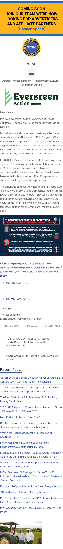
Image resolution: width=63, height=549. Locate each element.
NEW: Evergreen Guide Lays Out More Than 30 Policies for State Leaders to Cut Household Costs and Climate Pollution (31, 476)
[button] (31, 73)
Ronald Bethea (12, 325)
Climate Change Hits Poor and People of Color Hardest (31, 357)
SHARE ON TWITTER (15, 282)
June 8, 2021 (32, 325)
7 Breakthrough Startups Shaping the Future (25, 492)
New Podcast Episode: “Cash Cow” (20, 417)
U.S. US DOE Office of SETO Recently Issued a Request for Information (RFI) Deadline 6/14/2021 (27, 342)
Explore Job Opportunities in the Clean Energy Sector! (31, 486)
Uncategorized (52, 325)
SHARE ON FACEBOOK (16, 299)
